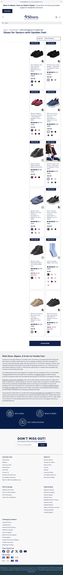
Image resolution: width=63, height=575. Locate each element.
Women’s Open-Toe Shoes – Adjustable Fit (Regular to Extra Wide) (53, 166)
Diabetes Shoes (48, 502)
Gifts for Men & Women (9, 492)
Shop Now (7, 11)
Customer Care (7, 457)
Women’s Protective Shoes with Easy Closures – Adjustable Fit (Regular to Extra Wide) (37, 317)
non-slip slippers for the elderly (42, 393)
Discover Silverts (48, 460)
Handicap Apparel (48, 510)
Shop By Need (13, 30)
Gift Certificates (7, 495)
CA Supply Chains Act (50, 475)
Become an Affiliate (49, 477)
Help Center (5, 460)
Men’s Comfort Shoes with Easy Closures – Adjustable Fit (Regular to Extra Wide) (52, 215)
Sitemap (46, 470)
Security (46, 467)
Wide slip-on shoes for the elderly (12, 380)
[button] (3, 17)
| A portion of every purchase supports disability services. (31, 6)
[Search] (3, 23)
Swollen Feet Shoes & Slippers (10, 540)
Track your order (6, 465)
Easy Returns (6, 467)
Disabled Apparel (48, 505)
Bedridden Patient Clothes (51, 500)
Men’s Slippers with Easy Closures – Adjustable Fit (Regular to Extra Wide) (36, 68)
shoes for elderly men (11, 387)
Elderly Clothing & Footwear (51, 507)
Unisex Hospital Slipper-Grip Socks (52, 262)
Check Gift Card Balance (9, 497)
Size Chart (5, 470)
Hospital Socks (6, 525)
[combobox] (31, 23)
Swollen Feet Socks (7, 542)
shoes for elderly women (50, 385)
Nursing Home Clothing (8, 527)
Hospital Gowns (6, 522)
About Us (47, 457)
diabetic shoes (40, 374)
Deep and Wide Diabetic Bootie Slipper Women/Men (36, 165)
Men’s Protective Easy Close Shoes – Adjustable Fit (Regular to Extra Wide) (53, 317)
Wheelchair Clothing (7, 545)
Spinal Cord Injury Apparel (9, 535)
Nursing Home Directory (9, 475)
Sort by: (40, 38)
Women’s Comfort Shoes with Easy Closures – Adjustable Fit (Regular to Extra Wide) (52, 117)
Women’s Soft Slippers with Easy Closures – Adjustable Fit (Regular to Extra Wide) (36, 215)
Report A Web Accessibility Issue (11, 480)
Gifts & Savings (7, 487)
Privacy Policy (47, 465)
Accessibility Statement (9, 477)
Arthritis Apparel (48, 495)
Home (5, 30)
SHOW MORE (45, 343)
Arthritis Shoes (48, 497)
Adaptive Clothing (49, 490)
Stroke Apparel (6, 537)
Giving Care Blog (48, 472)
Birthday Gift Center (8, 490)
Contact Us (5, 472)
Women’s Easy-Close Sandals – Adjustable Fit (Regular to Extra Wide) (53, 67)
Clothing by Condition (9, 519)
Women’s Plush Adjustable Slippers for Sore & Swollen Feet (36, 264)
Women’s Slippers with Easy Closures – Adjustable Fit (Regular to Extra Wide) (36, 117)
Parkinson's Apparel (7, 530)
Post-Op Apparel (7, 532)
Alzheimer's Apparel (49, 492)
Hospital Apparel (48, 512)
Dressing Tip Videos (49, 462)
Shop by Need (48, 487)
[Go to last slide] (2, 2)
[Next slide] (61, 2)
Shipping (4, 462)
